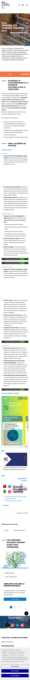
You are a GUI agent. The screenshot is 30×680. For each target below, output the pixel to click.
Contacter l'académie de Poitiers (14, 638)
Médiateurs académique (7, 642)
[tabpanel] (15, 577)
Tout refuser (15, 671)
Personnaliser (15, 666)
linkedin (17, 625)
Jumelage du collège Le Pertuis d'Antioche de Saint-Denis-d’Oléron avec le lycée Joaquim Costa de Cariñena (15, 592)
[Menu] (26, 5)
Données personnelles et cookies (18, 658)
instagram (13, 625)
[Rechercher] (19, 5)
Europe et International (19, 530)
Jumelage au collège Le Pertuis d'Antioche (14, 585)
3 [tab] (19, 607)
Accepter (22, 259)
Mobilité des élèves (9, 573)
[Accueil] (6, 5)
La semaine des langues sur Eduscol (13, 500)
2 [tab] (15, 607)
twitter (8, 625)
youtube (22, 625)
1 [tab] (11, 607)
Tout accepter (15, 676)
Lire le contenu (15, 599)
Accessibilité (22, 5)
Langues (6, 530)
